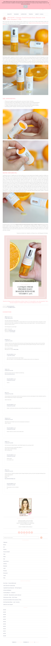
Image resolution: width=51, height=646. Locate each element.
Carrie (6, 369)
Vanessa (6, 418)
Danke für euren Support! (8, 604)
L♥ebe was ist (7, 316)
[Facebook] (19, 532)
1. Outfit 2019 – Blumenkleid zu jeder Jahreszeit (12, 594)
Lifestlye (5, 563)
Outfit (4, 568)
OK (25, 6)
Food (4, 554)
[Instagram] (27, 532)
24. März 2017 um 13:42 (9, 393)
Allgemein (10, 307)
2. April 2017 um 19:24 (11, 355)
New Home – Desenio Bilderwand (9, 583)
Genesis (37, 642)
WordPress (31, 642)
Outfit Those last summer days (9, 585)
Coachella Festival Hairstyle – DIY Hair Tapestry (12, 587)
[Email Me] (32, 532)
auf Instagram (12, 331)
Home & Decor (6, 561)
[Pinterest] (24, 532)
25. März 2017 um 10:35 (11, 405)
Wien (4, 577)
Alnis (6, 469)
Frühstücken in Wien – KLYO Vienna (10, 597)
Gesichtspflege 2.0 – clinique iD (9, 592)
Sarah (6, 441)
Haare (4, 556)
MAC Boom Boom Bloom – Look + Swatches (11, 602)
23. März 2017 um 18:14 (9, 442)
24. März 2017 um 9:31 (9, 419)
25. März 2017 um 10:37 (11, 380)
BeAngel (6, 339)
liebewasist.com (12, 330)
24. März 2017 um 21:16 (9, 370)
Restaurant (5, 573)
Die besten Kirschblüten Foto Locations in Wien (12, 599)
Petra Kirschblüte (10, 354)
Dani (6, 392)
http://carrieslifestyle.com (10, 374)
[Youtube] (29, 532)
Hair (4, 558)
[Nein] (49, 4)
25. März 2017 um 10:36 (11, 429)
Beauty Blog (16, 349)
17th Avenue (19, 642)
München (5, 566)
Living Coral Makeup (7, 590)
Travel (4, 575)
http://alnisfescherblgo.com (10, 478)
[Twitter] (22, 532)
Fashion (4, 549)
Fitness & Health (6, 551)
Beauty (13, 307)
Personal (5, 570)
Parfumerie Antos (6, 64)
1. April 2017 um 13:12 (8, 340)
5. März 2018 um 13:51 (9, 318)
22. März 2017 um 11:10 (9, 471)
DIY (4, 547)
